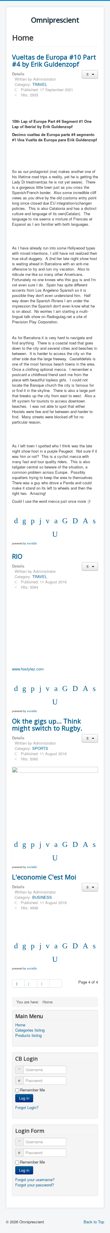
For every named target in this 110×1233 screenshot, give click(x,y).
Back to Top (94, 1221)
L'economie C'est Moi (44, 876)
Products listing (28, 1035)
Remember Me (32, 1090)
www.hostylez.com (28, 669)
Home (20, 1025)
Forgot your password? (34, 1185)
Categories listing (30, 1030)
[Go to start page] (18, 983)
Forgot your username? (35, 1179)
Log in (24, 1098)
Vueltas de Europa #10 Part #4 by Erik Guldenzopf (54, 60)
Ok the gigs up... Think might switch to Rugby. (47, 724)
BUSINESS (42, 897)
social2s (32, 543)
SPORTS (40, 748)
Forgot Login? (26, 1107)
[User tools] (90, 74)
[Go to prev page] (31, 983)
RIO (17, 556)
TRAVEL (39, 84)
